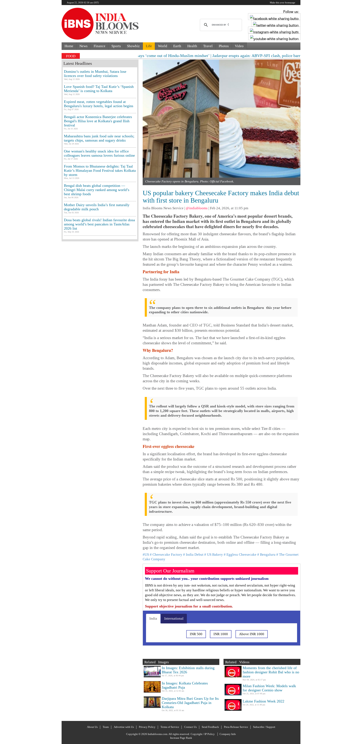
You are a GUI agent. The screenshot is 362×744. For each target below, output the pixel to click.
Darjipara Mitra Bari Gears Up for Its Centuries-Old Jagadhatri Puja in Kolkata (190, 702)
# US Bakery (213, 555)
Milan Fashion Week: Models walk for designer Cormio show (269, 688)
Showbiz (133, 46)
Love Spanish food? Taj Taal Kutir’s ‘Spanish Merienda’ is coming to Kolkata (99, 89)
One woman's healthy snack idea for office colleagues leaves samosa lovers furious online (99, 153)
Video (239, 46)
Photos (224, 46)
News (83, 46)
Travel (208, 46)
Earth (177, 46)
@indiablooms (197, 208)
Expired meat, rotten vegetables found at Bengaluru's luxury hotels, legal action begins (98, 104)
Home (69, 46)
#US (146, 555)
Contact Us (190, 726)
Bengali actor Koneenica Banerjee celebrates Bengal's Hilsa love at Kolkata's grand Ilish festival (98, 121)
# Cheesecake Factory (166, 555)
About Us (92, 726)
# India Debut (193, 555)
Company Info (228, 734)
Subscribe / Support (264, 726)
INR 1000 (220, 634)
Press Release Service (236, 726)
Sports (116, 46)
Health (192, 46)
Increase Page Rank (181, 737)
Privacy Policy (147, 726)
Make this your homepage (282, 2)
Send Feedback (210, 726)
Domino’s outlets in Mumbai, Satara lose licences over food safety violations (95, 73)
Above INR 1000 (251, 634)
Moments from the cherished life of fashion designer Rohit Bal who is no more (271, 672)
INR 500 (196, 634)
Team (106, 726)
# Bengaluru (266, 555)
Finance (99, 46)
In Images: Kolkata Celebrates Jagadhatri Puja (185, 685)
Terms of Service (169, 726)
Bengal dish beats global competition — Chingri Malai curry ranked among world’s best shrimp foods (96, 189)
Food (70, 56)
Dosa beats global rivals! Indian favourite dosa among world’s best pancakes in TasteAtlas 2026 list (99, 224)
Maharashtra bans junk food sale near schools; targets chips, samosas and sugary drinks (99, 138)
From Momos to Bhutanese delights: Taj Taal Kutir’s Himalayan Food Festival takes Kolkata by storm (100, 170)
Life (149, 46)
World (162, 46)
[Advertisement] (100, 423)
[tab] (153, 618)
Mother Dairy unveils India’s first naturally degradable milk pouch (96, 207)
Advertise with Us (124, 726)
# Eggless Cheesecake (240, 555)
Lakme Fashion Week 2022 (263, 701)
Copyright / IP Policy (203, 734)
